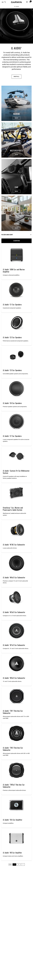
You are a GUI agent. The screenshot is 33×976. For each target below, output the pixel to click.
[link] (16, 26)
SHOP (16, 118)
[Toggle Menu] (1, 2)
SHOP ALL (16, 76)
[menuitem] (5, 2)
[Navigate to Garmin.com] (16, 2)
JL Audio (16, 6)
